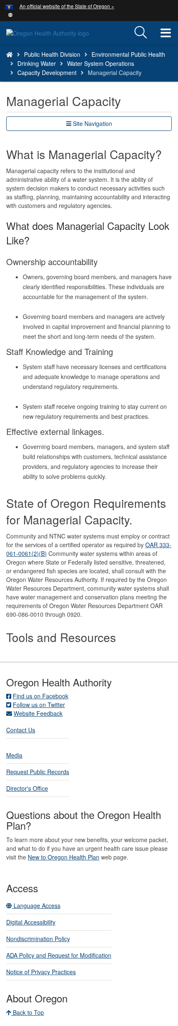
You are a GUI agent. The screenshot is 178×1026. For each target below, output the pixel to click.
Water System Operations (100, 63)
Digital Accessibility (30, 922)
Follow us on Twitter (39, 704)
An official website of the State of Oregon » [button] (66, 6)
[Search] (140, 32)
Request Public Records (37, 772)
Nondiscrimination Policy (38, 938)
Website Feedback (38, 713)
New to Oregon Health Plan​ (63, 857)
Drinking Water (36, 63)
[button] (10, 14)
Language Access (36, 905)
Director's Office (27, 788)
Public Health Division (52, 54)
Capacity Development (47, 72)
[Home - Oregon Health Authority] (9, 54)
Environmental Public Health (128, 54)
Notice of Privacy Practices (41, 972)
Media (14, 755)
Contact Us (20, 730)
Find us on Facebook (40, 696)
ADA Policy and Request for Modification (58, 955)
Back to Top (27, 1012)
